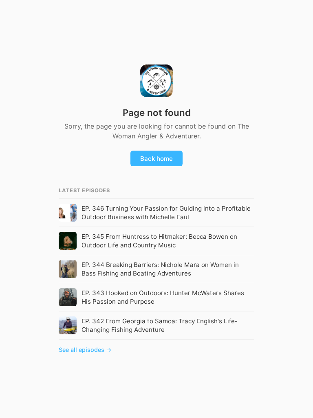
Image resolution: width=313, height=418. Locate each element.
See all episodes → (85, 349)
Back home (156, 158)
